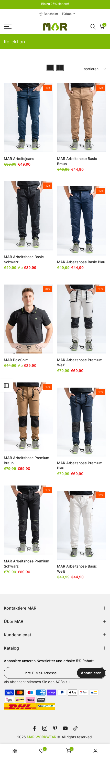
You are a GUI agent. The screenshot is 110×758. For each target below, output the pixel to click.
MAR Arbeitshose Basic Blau (81, 262)
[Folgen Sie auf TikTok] (75, 728)
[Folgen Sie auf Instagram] (44, 728)
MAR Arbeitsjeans (19, 158)
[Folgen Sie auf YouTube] (65, 728)
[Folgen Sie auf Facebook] (34, 728)
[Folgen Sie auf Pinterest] (55, 728)
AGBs (60, 682)
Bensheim (51, 14)
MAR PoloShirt (16, 360)
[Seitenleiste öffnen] (6, 385)
